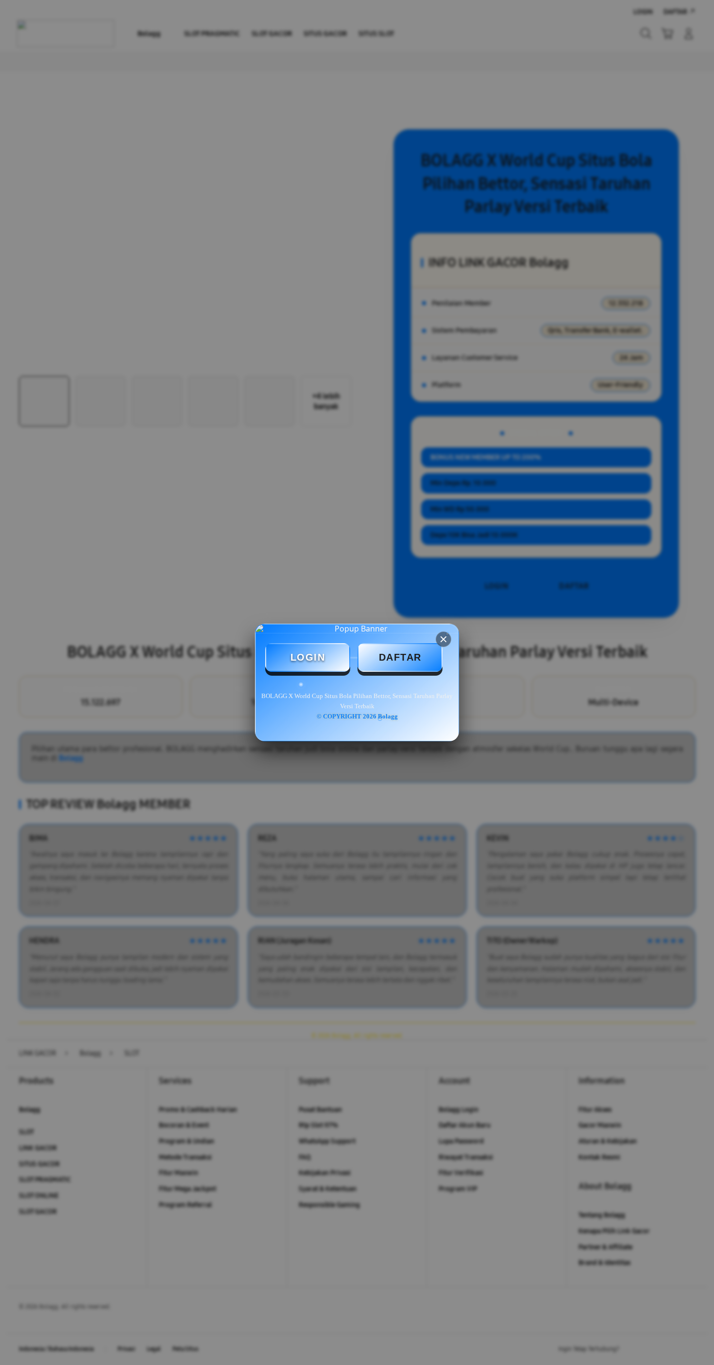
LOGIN (307, 657)
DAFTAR (400, 657)
